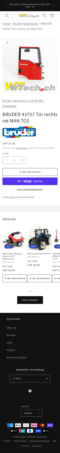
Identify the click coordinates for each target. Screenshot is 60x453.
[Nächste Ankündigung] (54, 5)
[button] (6, 15)
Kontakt (11, 335)
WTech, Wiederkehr (28, 437)
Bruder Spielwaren (25, 23)
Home (6, 23)
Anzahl (5, 153)
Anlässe (11, 350)
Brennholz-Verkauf (17, 357)
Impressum (37, 446)
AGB (54, 441)
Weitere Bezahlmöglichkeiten (30, 189)
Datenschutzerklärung (40, 441)
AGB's (10, 342)
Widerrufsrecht (20, 441)
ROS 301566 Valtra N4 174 (39, 253)
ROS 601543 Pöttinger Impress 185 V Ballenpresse (12, 256)
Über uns (11, 327)
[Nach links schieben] (22, 291)
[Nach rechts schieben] (37, 291)
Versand (25, 446)
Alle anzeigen (30, 299)
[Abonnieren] (46, 378)
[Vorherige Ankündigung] (6, 5)
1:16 (31, 100)
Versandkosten (21, 148)
